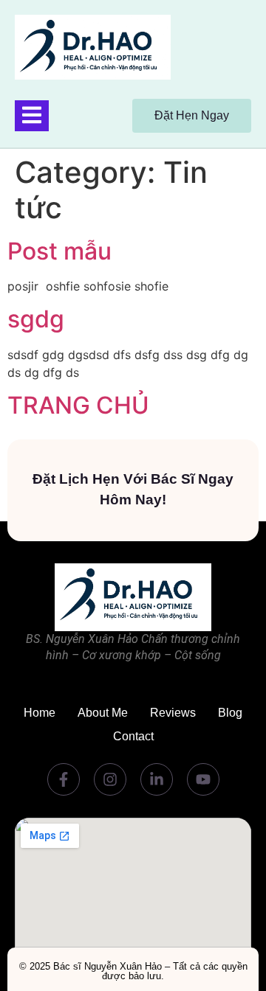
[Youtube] (203, 779)
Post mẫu (59, 251)
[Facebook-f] (63, 779)
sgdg (35, 319)
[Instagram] (110, 779)
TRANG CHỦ (78, 405)
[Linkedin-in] (156, 779)
